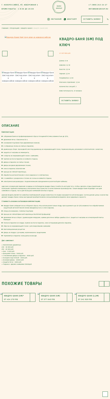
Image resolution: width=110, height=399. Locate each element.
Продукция (14, 28)
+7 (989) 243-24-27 (98, 5)
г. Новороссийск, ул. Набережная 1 (20, 5)
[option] (28, 53)
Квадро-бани (26, 28)
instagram (56, 19)
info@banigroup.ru (98, 9)
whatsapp (72, 19)
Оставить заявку (92, 19)
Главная (5, 28)
